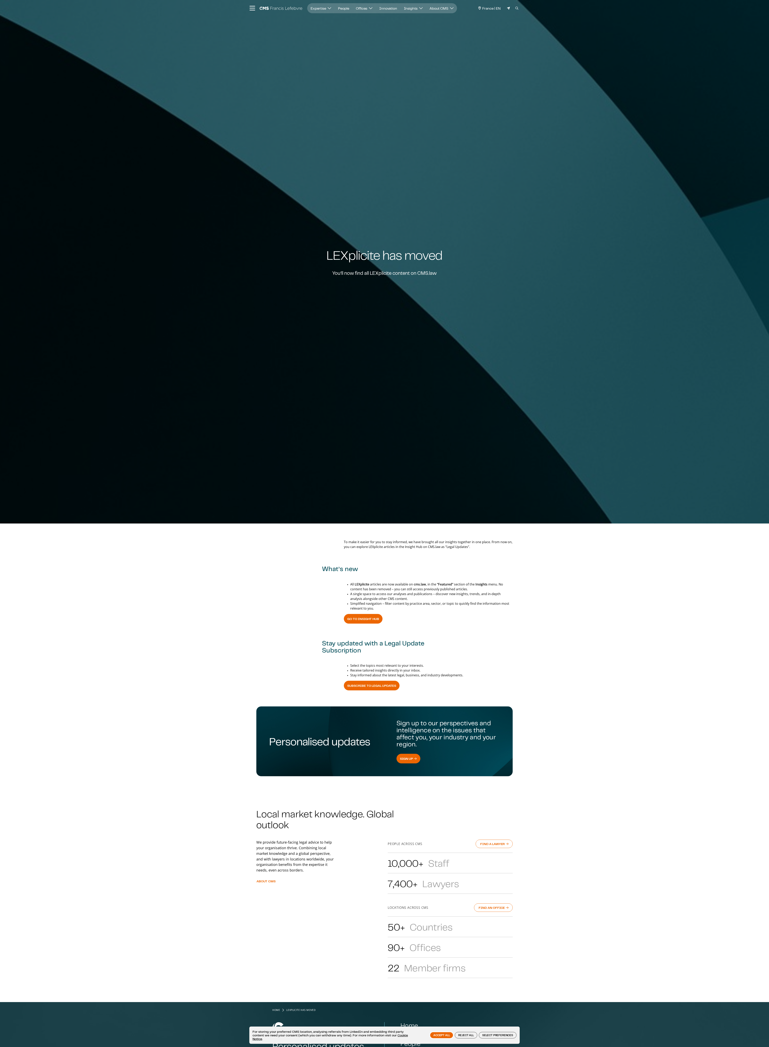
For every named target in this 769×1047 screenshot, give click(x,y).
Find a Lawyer (493, 844)
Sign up (407, 759)
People (343, 8)
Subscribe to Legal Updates (371, 686)
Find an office (492, 908)
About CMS (439, 8)
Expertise (319, 8)
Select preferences (497, 1035)
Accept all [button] (441, 1035)
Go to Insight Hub (363, 619)
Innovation (388, 8)
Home (276, 1010)
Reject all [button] (466, 1035)
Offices (362, 8)
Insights (411, 8)
